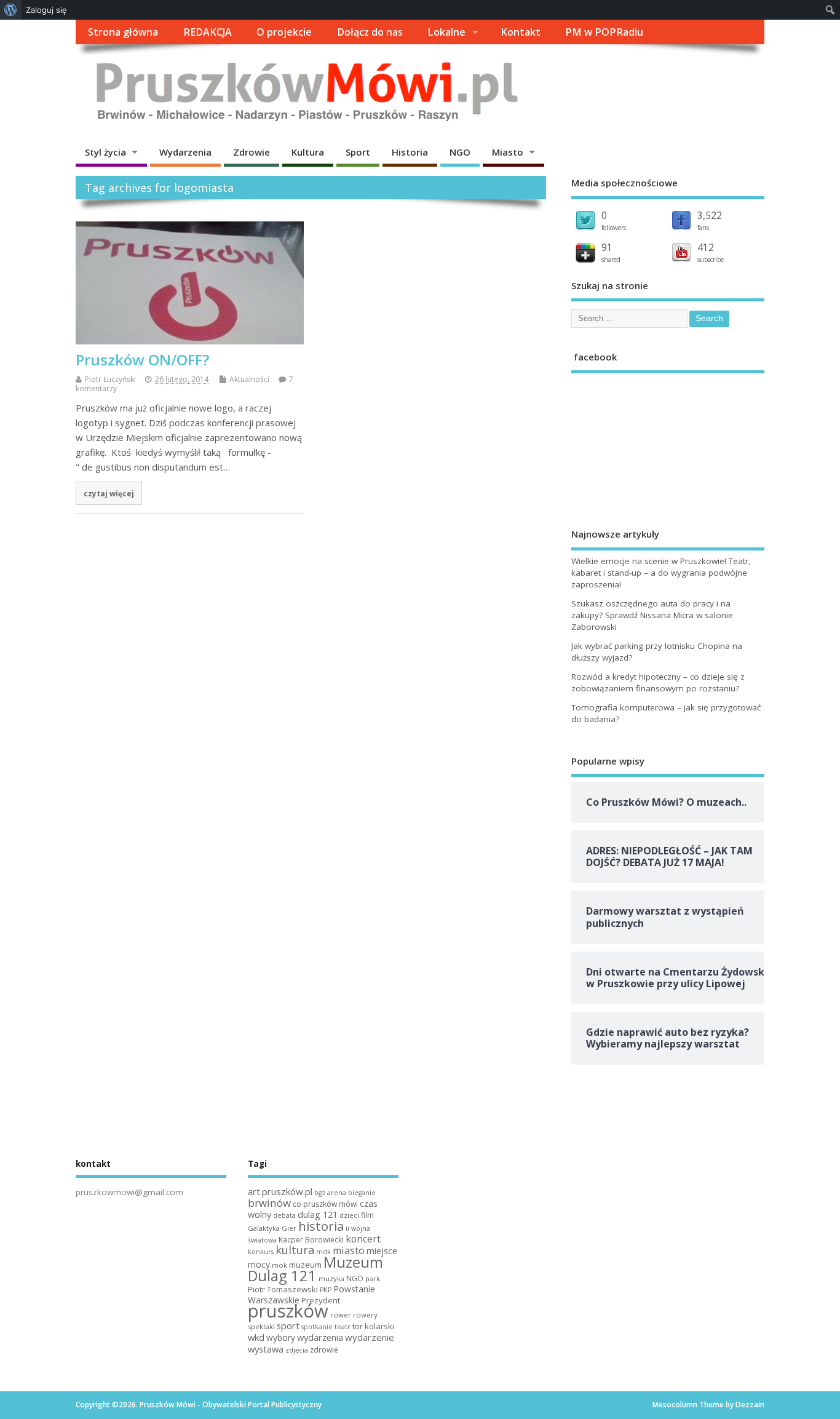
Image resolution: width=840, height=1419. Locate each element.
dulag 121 (318, 1214)
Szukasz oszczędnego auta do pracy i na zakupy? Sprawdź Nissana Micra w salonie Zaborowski (652, 615)
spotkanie (317, 1326)
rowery (365, 1314)
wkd (256, 1337)
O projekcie (284, 32)
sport (288, 1325)
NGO (460, 152)
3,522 (709, 215)
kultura (294, 1249)
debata (284, 1215)
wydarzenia (320, 1337)
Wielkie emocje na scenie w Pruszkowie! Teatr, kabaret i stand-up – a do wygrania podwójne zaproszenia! (661, 572)
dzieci (349, 1215)
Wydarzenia (185, 152)
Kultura (307, 152)
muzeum (305, 1264)
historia (321, 1225)
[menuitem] (11, 10)
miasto (349, 1250)
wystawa (265, 1349)
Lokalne (446, 32)
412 (705, 247)
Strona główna (123, 32)
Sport (358, 152)
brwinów (269, 1203)
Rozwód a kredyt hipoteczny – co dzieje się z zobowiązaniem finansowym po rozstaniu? (658, 682)
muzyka (331, 1278)
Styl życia (105, 152)
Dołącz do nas (370, 32)
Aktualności (249, 379)
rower (340, 1314)
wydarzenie (369, 1337)
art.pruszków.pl (280, 1191)
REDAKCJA (207, 32)
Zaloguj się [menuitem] (46, 10)
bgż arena (330, 1192)
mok (279, 1265)
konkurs (261, 1251)
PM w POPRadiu (604, 32)
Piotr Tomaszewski (283, 1289)
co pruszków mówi (325, 1204)
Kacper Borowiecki (311, 1239)
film (367, 1215)
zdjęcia (296, 1349)
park (372, 1278)
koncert (363, 1239)
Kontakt (521, 32)
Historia (410, 152)
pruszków (288, 1310)
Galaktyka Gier (272, 1228)
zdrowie (324, 1350)
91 (606, 247)
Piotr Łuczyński (110, 379)
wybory (280, 1337)
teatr (343, 1326)
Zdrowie (251, 152)
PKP (325, 1290)
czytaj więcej (109, 493)
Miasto (507, 152)
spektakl (261, 1326)
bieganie (362, 1192)
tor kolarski (373, 1326)
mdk (323, 1251)
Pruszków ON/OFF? (142, 359)
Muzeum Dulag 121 (315, 1269)
